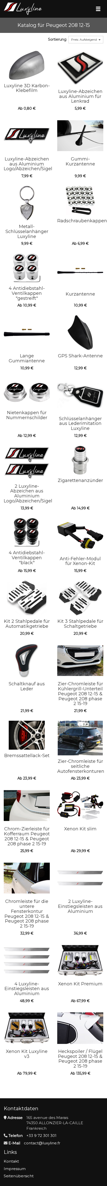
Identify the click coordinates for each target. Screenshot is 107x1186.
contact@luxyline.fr (42, 1143)
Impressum (15, 1168)
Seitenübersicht (19, 1176)
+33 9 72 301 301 (41, 1135)
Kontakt (11, 1161)
